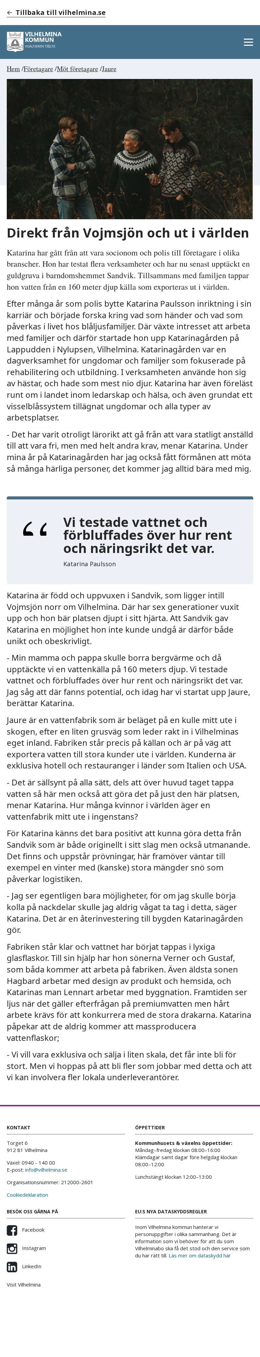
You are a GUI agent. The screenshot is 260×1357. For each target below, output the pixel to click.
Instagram (33, 1248)
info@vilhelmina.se (46, 1169)
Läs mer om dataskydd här (200, 1255)
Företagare (38, 68)
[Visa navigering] (248, 42)
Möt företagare (77, 68)
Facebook (32, 1229)
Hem (13, 68)
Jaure (109, 68)
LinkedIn (31, 1266)
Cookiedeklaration (27, 1194)
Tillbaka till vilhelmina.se (61, 12)
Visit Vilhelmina (24, 1284)
